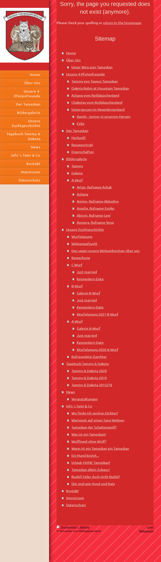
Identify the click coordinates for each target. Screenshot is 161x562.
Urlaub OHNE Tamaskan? (90, 462)
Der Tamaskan (77, 130)
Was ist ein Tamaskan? (88, 434)
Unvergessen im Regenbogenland (98, 109)
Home (71, 53)
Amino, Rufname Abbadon (98, 201)
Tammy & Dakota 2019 (89, 378)
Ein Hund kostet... (85, 455)
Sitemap (85, 527)
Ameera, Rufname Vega (95, 222)
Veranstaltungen (84, 399)
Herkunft (78, 138)
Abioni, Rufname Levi (94, 215)
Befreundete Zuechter (89, 356)
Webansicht (146, 531)
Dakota (77, 173)
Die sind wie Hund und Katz (93, 484)
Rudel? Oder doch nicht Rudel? (95, 477)
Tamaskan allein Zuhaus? (90, 469)
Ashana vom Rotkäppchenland (95, 95)
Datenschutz (76, 505)
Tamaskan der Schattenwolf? (94, 427)
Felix (80, 123)
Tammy (77, 166)
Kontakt (72, 491)
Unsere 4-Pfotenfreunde (85, 74)
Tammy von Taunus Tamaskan (94, 81)
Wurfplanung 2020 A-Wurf (97, 349)
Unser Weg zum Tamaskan (92, 67)
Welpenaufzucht (84, 243)
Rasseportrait (82, 145)
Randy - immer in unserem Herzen (103, 116)
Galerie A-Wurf (88, 328)
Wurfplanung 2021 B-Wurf (97, 314)
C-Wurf (76, 265)
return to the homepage (122, 23)
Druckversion (69, 527)
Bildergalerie (76, 159)
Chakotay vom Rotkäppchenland (97, 102)
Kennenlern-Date (90, 279)
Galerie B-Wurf (88, 293)
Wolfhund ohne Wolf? (88, 441)
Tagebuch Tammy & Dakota (87, 364)
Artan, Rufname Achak (94, 187)
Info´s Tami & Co (79, 406)
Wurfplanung (81, 236)
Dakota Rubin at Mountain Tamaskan (100, 88)
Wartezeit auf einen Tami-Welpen (97, 420)
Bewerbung (80, 258)
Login (150, 527)
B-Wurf (77, 286)
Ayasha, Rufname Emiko (95, 208)
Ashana (82, 194)
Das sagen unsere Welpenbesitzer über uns (105, 251)
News (70, 392)
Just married (87, 272)
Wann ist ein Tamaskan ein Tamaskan (100, 448)
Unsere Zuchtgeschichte (85, 229)
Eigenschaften (82, 152)
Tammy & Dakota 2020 (89, 371)
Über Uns (73, 60)
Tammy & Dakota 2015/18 (91, 385)
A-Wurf (77, 180)
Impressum (75, 498)
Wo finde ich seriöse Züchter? (94, 413)
